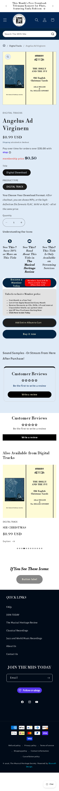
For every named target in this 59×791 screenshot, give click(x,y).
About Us (11, 646)
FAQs (9, 607)
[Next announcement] (52, 5)
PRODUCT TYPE (10, 180)
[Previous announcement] (6, 5)
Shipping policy (20, 751)
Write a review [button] (29, 394)
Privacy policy (30, 746)
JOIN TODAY (13, 615)
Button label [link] (29, 579)
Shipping (6, 142)
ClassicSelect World (17, 308)
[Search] (53, 34)
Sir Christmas (14, 527)
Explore (7, 541)
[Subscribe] (49, 678)
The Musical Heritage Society (23, 763)
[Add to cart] (29, 322)
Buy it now (29, 334)
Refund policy (14, 746)
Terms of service (47, 746)
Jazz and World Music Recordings (24, 638)
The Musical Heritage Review (22, 622)
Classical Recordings (17, 630)
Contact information (40, 751)
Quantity (7, 215)
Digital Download (16, 172)
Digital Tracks (15, 46)
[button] (5, 20)
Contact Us (12, 654)
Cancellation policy (31, 757)
